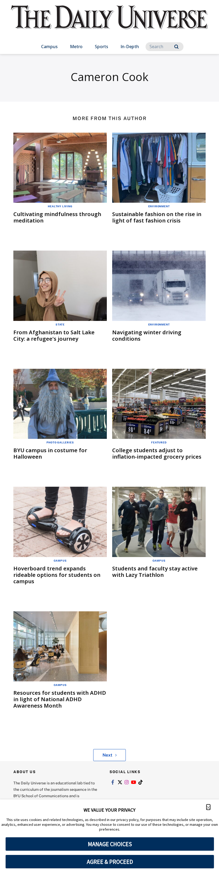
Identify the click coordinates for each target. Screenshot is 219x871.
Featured (158, 442)
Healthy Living (60, 206)
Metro (76, 46)
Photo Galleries (60, 442)
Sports (101, 46)
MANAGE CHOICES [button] (110, 844)
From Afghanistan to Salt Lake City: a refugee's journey (54, 335)
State (60, 324)
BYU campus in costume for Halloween (50, 453)
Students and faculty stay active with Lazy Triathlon (155, 571)
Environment (159, 206)
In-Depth (129, 46)
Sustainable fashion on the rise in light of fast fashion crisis (156, 217)
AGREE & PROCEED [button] (110, 861)
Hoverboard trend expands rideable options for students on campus (56, 575)
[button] (208, 807)
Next (107, 755)
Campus (49, 46)
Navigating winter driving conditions (146, 335)
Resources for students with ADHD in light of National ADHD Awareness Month (59, 699)
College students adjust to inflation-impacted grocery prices (156, 453)
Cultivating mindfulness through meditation (57, 217)
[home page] (109, 22)
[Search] (176, 46)
